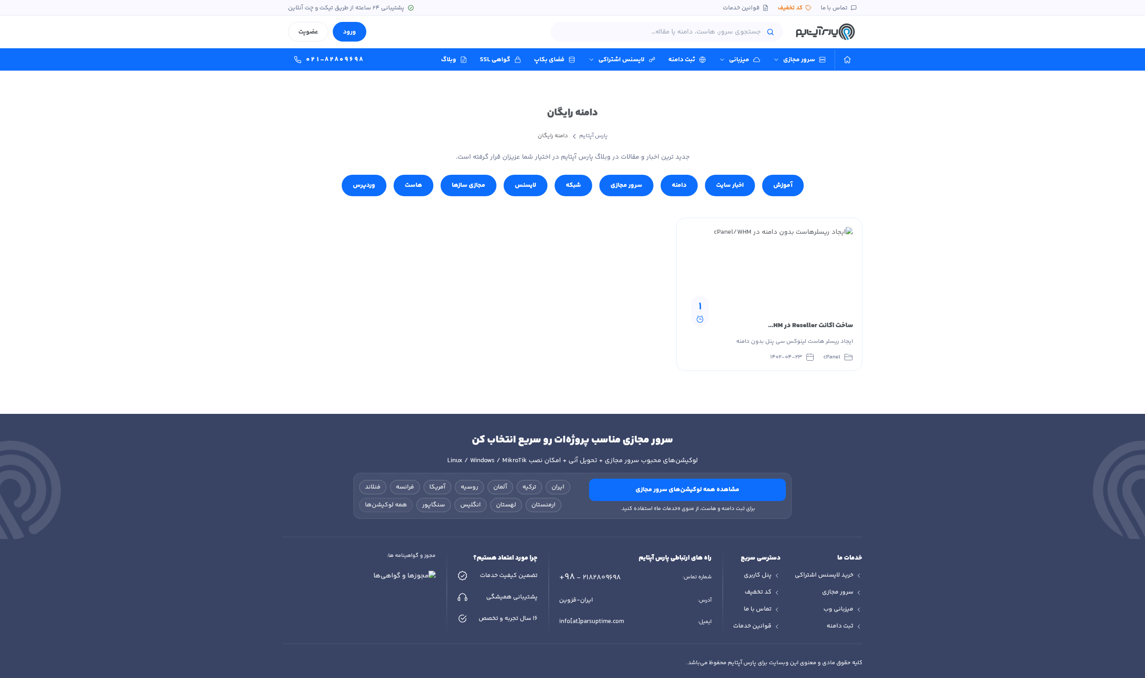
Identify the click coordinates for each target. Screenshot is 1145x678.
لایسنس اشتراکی (621, 60)
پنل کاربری (758, 575)
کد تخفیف (790, 8)
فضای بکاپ (549, 60)
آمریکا (437, 487)
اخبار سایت (730, 185)
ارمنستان (543, 505)
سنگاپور (433, 505)
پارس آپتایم (593, 135)
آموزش (783, 185)
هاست (413, 185)
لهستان (506, 505)
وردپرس (364, 185)
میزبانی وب (838, 609)
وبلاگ (448, 60)
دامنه (679, 185)
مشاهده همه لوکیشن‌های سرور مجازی (687, 489)
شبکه (573, 185)
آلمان (500, 487)
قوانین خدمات (741, 8)
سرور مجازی (799, 60)
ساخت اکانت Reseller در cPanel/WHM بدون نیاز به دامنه (772, 325)
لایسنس (525, 185)
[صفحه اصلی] (847, 60)
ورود (349, 32)
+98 (590, 577)
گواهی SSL (495, 60)
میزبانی (739, 60)
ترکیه (529, 487)
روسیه (469, 487)
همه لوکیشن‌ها (386, 505)
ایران (557, 487)
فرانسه (405, 487)
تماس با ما (834, 8)
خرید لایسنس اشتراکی (824, 575)
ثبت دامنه (681, 60)
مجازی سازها (468, 185)
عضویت (308, 32)
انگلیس (470, 505)
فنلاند (373, 487)
